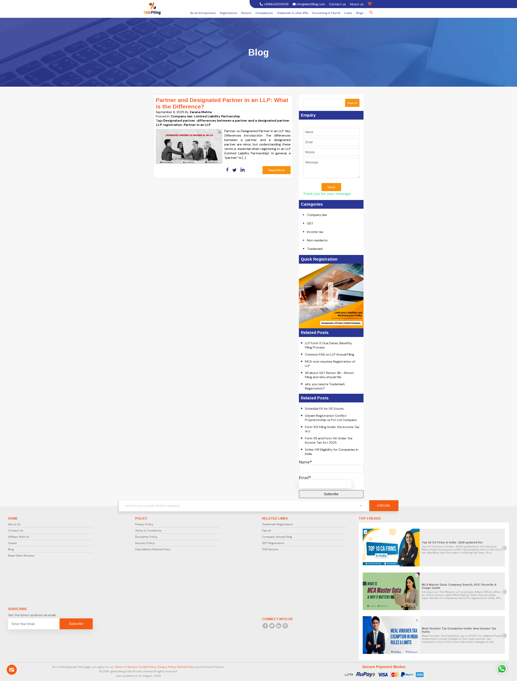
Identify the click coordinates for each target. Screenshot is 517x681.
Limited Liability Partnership (217, 116)
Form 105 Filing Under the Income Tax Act (332, 429)
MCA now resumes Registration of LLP (330, 363)
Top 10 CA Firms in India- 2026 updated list (452, 542)
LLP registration (169, 125)
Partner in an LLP (197, 125)
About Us (14, 524)
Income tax (315, 232)
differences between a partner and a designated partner (243, 120)
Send (331, 187)
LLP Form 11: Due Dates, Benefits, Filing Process (328, 345)
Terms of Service (126, 667)
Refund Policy (186, 667)
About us (357, 4)
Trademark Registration (277, 524)
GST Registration (273, 543)
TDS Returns (270, 549)
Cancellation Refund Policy (152, 549)
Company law (181, 116)
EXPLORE (383, 505)
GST (310, 223)
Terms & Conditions (148, 530)
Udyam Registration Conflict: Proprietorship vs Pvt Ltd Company (331, 418)
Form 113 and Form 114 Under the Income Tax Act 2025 (328, 440)
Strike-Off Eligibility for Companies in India (331, 451)
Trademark (315, 249)
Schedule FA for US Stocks (324, 408)
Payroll (266, 530)
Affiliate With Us (18, 537)
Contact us (337, 4)
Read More (277, 170)
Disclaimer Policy (146, 537)
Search (352, 103)
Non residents (317, 240)
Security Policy (145, 543)
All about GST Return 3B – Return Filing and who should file (329, 375)
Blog (11, 549)
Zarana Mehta (201, 112)
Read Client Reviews (21, 555)
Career (12, 543)
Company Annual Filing (277, 537)
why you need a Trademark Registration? (325, 386)
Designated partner (179, 120)
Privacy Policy (144, 524)
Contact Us (15, 530)
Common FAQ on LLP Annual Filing (329, 354)
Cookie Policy (147, 667)
